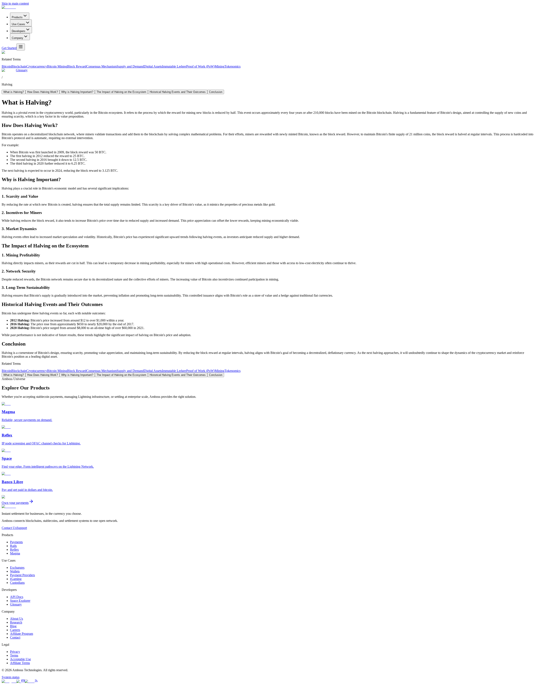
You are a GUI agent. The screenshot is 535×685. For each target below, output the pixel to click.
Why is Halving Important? (77, 91)
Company (17, 38)
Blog (13, 626)
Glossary (22, 70)
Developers (18, 31)
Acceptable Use (20, 659)
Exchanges (17, 567)
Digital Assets (153, 66)
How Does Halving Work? (42, 91)
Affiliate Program (21, 633)
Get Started (9, 48)
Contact (15, 637)
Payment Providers (22, 575)
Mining (219, 66)
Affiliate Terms (20, 663)
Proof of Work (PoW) (200, 66)
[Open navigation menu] (21, 47)
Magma (15, 553)
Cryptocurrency (36, 66)
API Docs (16, 597)
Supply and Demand (130, 66)
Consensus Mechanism (101, 66)
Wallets (15, 571)
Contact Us (9, 528)
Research (16, 622)
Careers (15, 630)
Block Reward (76, 66)
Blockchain (18, 66)
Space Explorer (20, 600)
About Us (16, 618)
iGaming (16, 579)
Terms (14, 655)
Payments (16, 542)
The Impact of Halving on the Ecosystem (121, 91)
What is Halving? (13, 91)
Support (22, 528)
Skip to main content (15, 3)
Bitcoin (6, 66)
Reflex (14, 549)
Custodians (17, 582)
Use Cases (18, 24)
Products (17, 17)
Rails (13, 546)
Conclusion (215, 91)
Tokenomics (232, 66)
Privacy (15, 651)
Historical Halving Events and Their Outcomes (178, 91)
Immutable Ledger (174, 66)
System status (10, 677)
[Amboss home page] (9, 7)
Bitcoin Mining (57, 66)
